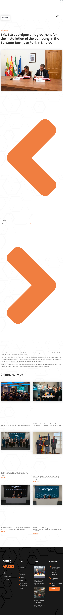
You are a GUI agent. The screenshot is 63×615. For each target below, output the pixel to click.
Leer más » (4, 428)
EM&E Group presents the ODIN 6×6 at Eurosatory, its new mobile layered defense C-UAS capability (39, 603)
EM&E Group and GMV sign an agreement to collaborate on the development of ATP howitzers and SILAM (47, 529)
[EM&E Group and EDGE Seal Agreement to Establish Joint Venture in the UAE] (39, 577)
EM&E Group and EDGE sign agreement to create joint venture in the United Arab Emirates (15, 528)
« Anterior (28, 535)
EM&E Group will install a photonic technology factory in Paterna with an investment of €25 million (14, 473)
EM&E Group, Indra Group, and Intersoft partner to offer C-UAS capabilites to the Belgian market (15, 424)
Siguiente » (35, 535)
